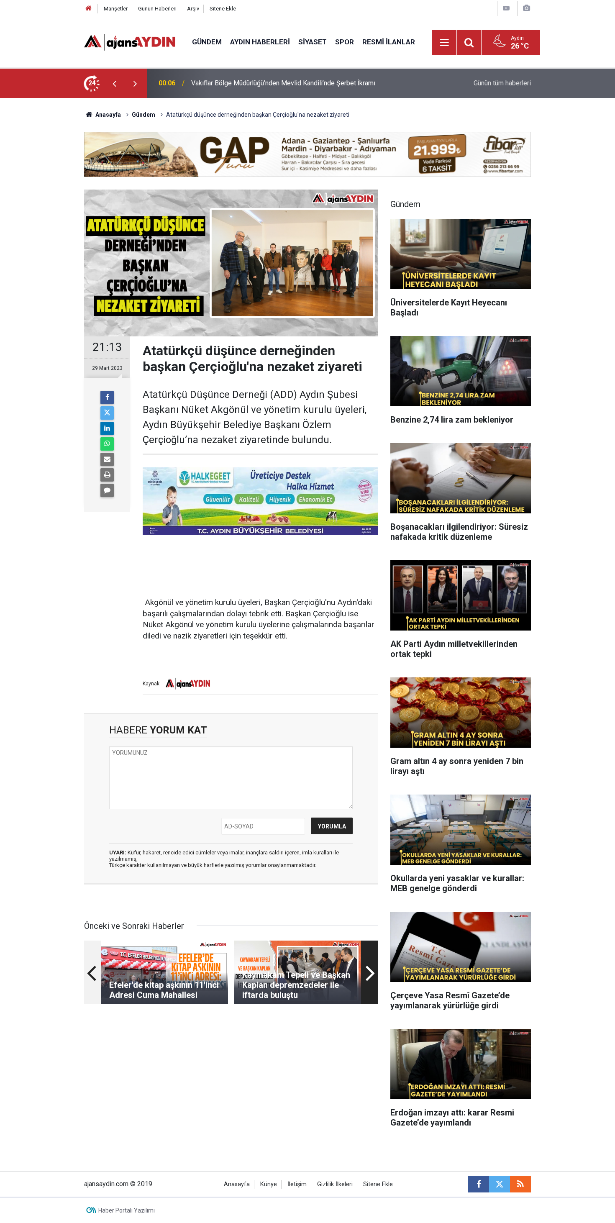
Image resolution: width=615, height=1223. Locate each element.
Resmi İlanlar (388, 42)
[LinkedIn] (107, 428)
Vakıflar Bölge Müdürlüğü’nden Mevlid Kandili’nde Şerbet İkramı (283, 83)
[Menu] (444, 43)
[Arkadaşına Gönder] (107, 459)
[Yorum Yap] (107, 490)
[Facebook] (107, 397)
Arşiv (193, 8)
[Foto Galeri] (526, 8)
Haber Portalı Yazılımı (126, 1210)
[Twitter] (107, 413)
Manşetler (116, 8)
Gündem (207, 42)
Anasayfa (107, 114)
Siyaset (312, 42)
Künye (268, 1184)
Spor (344, 42)
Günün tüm (502, 83)
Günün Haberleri (157, 8)
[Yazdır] (107, 475)
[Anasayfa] (88, 8)
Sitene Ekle (223, 8)
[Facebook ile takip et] (478, 1184)
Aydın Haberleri (260, 42)
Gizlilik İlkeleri (335, 1184)
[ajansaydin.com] (129, 42)
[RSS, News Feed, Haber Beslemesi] (520, 1184)
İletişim (297, 1184)
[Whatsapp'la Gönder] (107, 444)
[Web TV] (506, 8)
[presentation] (114, 83)
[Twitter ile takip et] (499, 1184)
